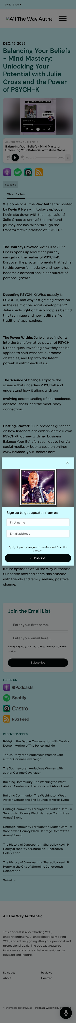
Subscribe (38, 558)
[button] (67, 463)
